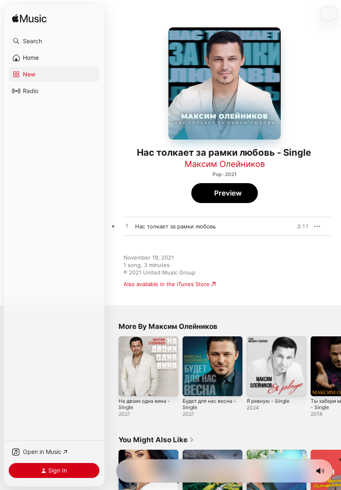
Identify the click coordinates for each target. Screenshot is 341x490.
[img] (29, 19)
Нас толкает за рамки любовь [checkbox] (175, 226)
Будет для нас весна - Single (209, 404)
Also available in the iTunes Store (167, 284)
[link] (156, 439)
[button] (54, 41)
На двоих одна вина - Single (144, 404)
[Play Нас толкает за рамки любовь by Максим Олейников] (127, 226)
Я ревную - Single (268, 401)
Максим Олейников (225, 164)
